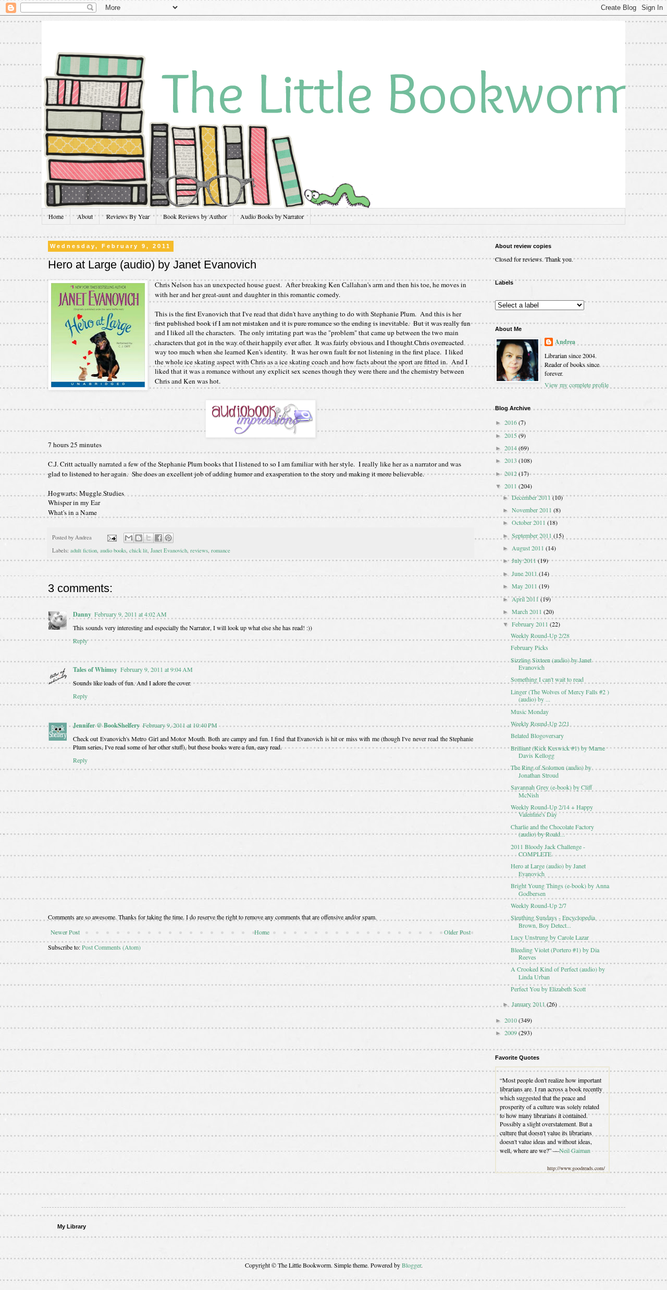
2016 (511, 422)
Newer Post (65, 932)
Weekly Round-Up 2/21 (540, 723)
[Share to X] (148, 538)
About (85, 216)
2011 (511, 486)
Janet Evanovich (169, 550)
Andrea (565, 342)
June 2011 (525, 573)
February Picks (529, 647)
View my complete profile (577, 384)
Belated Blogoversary (537, 735)
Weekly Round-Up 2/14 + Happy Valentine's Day (552, 810)
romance (220, 550)
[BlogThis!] (138, 538)
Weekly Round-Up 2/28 (540, 635)
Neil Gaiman (574, 1150)
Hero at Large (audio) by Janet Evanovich (548, 869)
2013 (511, 460)
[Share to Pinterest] (168, 538)
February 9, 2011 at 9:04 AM (156, 669)
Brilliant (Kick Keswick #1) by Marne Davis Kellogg (558, 751)
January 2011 (529, 1004)
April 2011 (526, 599)
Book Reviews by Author (195, 216)
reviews (199, 550)
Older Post (457, 932)
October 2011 (529, 522)
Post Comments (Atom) (111, 947)
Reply (80, 640)
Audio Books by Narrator (272, 216)
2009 (511, 1032)
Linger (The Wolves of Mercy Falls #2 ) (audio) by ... (560, 695)
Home (56, 216)
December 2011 (532, 497)
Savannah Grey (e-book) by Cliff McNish (551, 790)
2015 (511, 435)
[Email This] (128, 538)
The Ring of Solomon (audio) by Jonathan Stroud (551, 771)
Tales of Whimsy (95, 669)
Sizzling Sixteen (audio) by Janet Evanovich (551, 663)
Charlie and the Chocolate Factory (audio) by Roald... (552, 830)
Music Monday (530, 711)
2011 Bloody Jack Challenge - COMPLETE (548, 850)
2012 (511, 473)
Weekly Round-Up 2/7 (538, 905)
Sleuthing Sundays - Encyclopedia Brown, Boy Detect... (553, 921)
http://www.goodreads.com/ (576, 1168)
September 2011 (532, 535)
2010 (511, 1020)
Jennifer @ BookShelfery (106, 725)
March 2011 (528, 611)
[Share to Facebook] (158, 538)
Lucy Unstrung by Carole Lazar (550, 937)
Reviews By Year (128, 216)
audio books (113, 550)
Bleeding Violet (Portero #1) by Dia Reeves (555, 953)
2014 (511, 448)
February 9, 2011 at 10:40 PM (180, 725)
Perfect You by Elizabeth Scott (548, 989)
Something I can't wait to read (547, 679)
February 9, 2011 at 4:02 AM (130, 614)
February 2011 (531, 624)
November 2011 (532, 510)
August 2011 (529, 548)
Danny (82, 614)
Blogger (411, 1265)
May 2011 (525, 586)
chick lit (138, 550)
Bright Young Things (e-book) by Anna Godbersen (560, 889)
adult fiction (83, 550)
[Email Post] (111, 537)
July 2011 (525, 560)
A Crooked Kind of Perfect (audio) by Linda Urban (558, 972)
